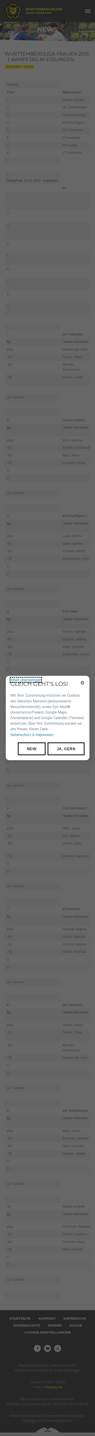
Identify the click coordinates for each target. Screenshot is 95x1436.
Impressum (44, 735)
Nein (31, 749)
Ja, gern (65, 749)
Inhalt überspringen (25, 680)
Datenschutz (20, 735)
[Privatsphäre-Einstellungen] (82, 683)
